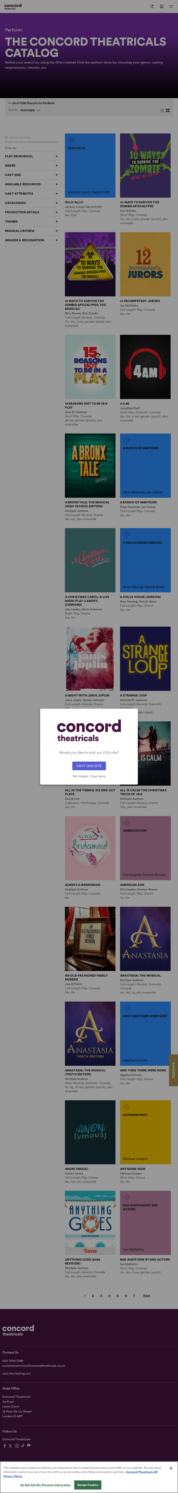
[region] (89, 1477)
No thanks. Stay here (89, 776)
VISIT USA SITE (89, 766)
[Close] (171, 1468)
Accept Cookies (88, 1484)
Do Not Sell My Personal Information (45, 1484)
